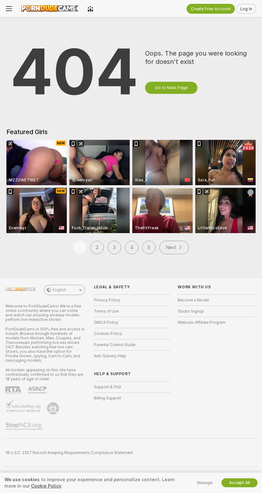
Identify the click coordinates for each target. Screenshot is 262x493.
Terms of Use (106, 311)
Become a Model (193, 300)
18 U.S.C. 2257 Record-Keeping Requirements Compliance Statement (69, 453)
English (59, 290)
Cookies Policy (108, 333)
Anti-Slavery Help (110, 356)
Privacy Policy (107, 300)
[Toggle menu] (9, 8)
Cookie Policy (46, 486)
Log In (246, 8)
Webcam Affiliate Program (202, 322)
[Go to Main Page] (50, 8)
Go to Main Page (171, 87)
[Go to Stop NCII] (24, 426)
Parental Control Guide (114, 345)
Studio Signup (191, 311)
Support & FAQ (107, 387)
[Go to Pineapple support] (53, 408)
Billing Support (107, 398)
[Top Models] (90, 8)
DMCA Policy (106, 322)
